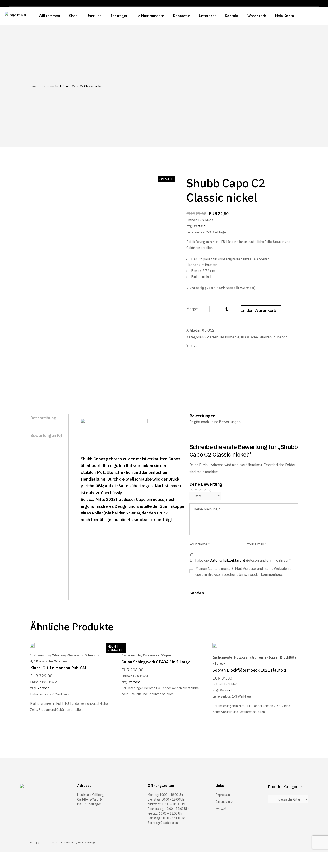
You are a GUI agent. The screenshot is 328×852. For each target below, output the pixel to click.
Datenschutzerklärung (227, 560)
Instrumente (229, 337)
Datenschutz (224, 802)
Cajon (166, 655)
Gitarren (211, 337)
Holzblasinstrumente (250, 657)
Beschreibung (43, 417)
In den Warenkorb (258, 310)
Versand (200, 226)
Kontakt (221, 809)
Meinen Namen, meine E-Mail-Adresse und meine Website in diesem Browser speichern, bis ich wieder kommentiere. (243, 571)
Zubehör (280, 337)
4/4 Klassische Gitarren (48, 661)
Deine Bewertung (205, 484)
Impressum (223, 795)
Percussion (151, 655)
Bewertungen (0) (46, 435)
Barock (219, 663)
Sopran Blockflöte (282, 657)
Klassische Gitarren (256, 337)
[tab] (49, 418)
